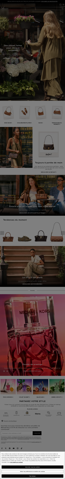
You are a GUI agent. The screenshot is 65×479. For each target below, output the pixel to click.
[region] (32, 465)
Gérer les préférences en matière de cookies (32, 471)
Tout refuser (32, 476)
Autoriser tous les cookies (32, 467)
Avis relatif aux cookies (16, 462)
